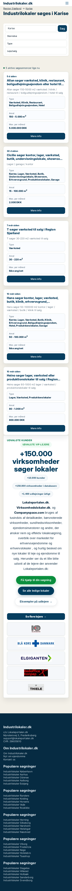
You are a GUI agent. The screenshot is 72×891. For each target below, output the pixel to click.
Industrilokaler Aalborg (16, 780)
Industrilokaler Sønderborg (18, 877)
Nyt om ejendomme (14, 756)
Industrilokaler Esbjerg (15, 783)
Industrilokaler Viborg (15, 843)
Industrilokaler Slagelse (16, 868)
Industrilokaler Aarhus (15, 774)
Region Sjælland (12, 8)
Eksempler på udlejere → (36, 601)
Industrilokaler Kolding (15, 798)
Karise (29, 8)
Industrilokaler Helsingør (16, 828)
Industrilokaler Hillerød (15, 871)
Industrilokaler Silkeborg (17, 822)
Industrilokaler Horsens (16, 801)
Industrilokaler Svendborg (17, 880)
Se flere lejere (35, 616)
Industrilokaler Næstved (16, 831)
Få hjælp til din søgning (36, 580)
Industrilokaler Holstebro (17, 853)
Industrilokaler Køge (14, 849)
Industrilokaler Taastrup (16, 856)
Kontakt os (9, 759)
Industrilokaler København (17, 771)
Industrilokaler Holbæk (16, 874)
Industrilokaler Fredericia (17, 847)
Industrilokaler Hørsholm (16, 825)
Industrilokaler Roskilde (16, 807)
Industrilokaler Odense (16, 777)
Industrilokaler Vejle (14, 804)
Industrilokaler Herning (16, 819)
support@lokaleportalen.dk (18, 738)
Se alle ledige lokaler (36, 590)
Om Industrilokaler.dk (15, 753)
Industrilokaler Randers (16, 795)
